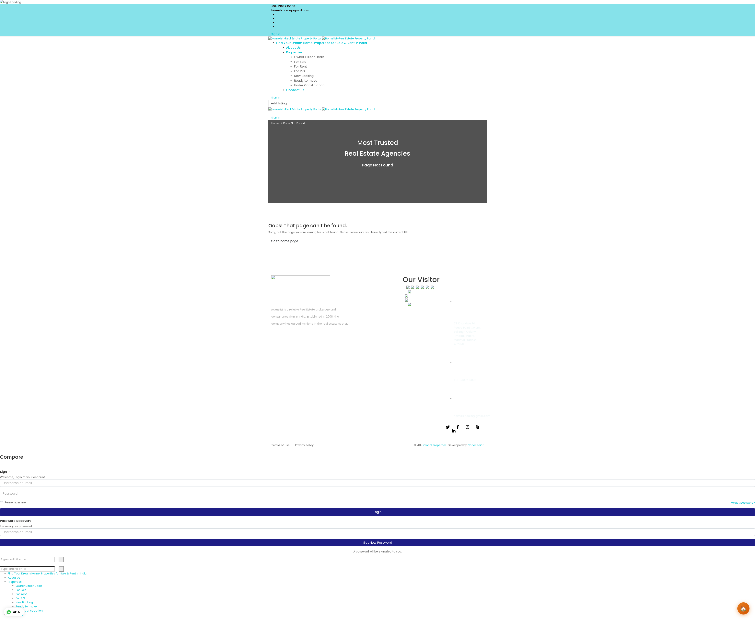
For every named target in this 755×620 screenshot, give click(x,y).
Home (275, 123)
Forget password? (743, 503)
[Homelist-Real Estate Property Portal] (321, 38)
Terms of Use (280, 445)
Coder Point (476, 445)
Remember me (15, 502)
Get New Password (377, 542)
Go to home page (284, 241)
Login (377, 512)
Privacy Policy (304, 445)
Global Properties (435, 445)
